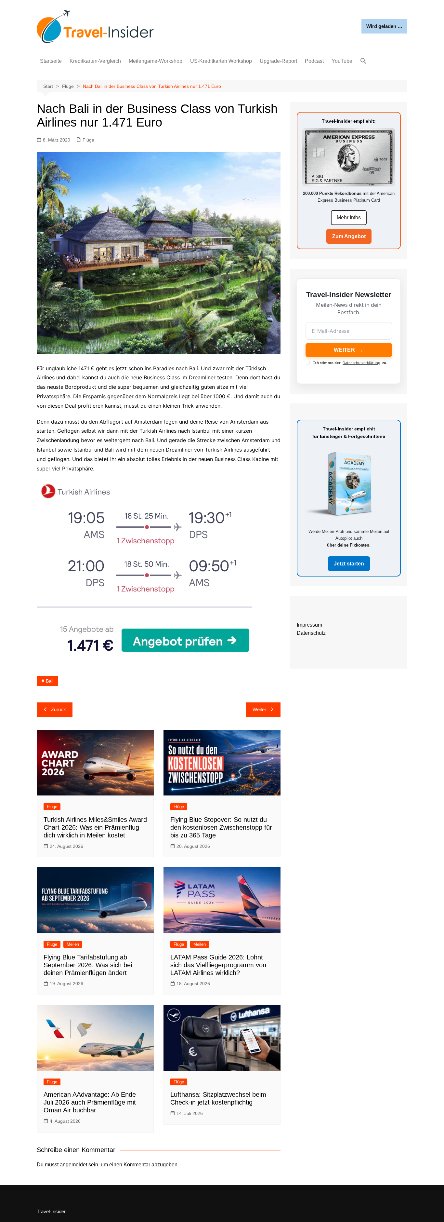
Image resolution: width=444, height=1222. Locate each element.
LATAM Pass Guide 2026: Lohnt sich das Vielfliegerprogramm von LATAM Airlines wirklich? (218, 965)
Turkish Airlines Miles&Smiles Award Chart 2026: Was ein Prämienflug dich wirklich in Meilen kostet (95, 827)
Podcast (314, 61)
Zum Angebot (349, 236)
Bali (49, 681)
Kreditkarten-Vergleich (95, 61)
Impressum (309, 625)
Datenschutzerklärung (361, 362)
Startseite (51, 61)
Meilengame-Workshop (155, 61)
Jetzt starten (349, 563)
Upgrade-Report (278, 61)
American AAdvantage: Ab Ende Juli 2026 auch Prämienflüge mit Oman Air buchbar (90, 1102)
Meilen (73, 944)
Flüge (88, 140)
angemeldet (73, 1164)
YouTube (342, 61)
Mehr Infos (349, 217)
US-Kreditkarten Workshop (221, 61)
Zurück (58, 709)
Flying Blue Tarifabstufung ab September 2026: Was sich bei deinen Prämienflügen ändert (88, 965)
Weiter (259, 709)
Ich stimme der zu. (350, 362)
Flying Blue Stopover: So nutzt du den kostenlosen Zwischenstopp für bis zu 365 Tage (221, 827)
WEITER (348, 350)
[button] (363, 61)
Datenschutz (311, 633)
